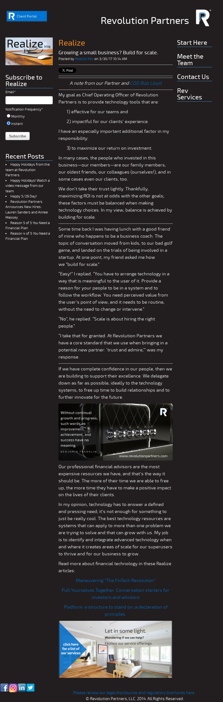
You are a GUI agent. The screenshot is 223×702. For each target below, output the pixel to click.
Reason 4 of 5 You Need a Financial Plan (27, 236)
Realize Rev (84, 59)
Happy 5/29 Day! (23, 196)
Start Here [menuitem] (192, 43)
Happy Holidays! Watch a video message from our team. (27, 185)
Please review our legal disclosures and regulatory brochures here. (134, 692)
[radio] (29, 116)
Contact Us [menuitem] (193, 77)
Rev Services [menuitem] (189, 94)
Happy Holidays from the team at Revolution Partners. (27, 169)
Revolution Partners (145, 21)
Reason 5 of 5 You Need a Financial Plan (27, 226)
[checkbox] (29, 120)
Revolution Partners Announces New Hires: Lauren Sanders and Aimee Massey (26, 210)
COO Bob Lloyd (146, 83)
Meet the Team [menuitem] (190, 60)
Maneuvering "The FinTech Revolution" (116, 580)
